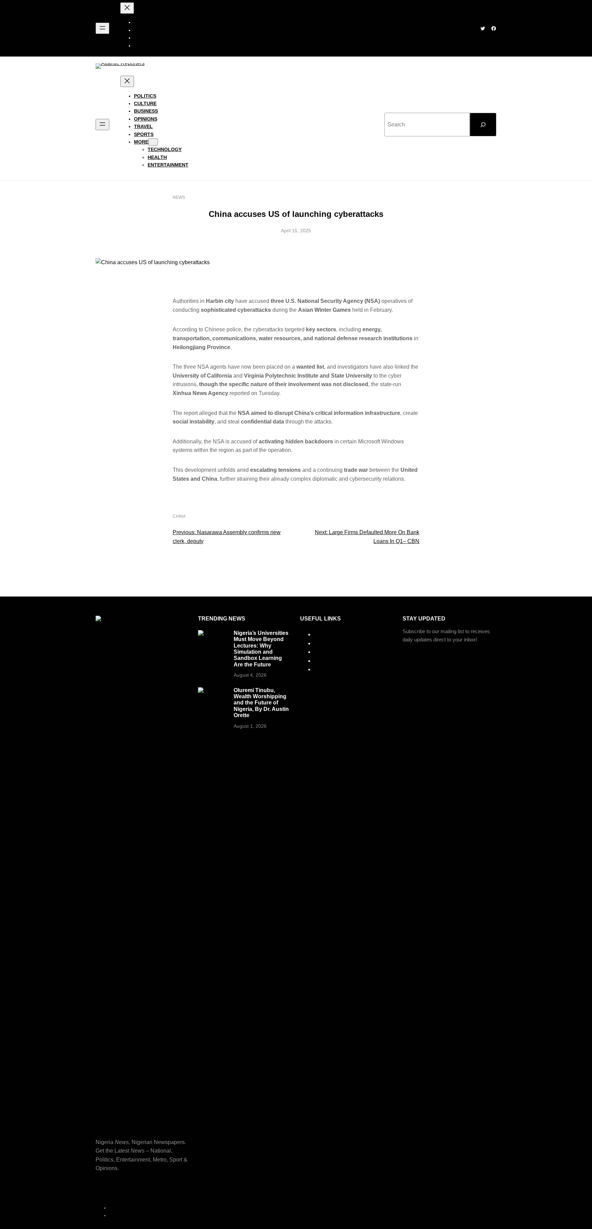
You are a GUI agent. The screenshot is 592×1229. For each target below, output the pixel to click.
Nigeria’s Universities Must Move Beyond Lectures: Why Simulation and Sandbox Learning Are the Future (261, 648)
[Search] (483, 124)
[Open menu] (102, 28)
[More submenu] (153, 142)
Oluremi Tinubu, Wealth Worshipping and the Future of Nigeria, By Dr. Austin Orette (261, 702)
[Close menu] (127, 8)
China (179, 516)
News (179, 197)
